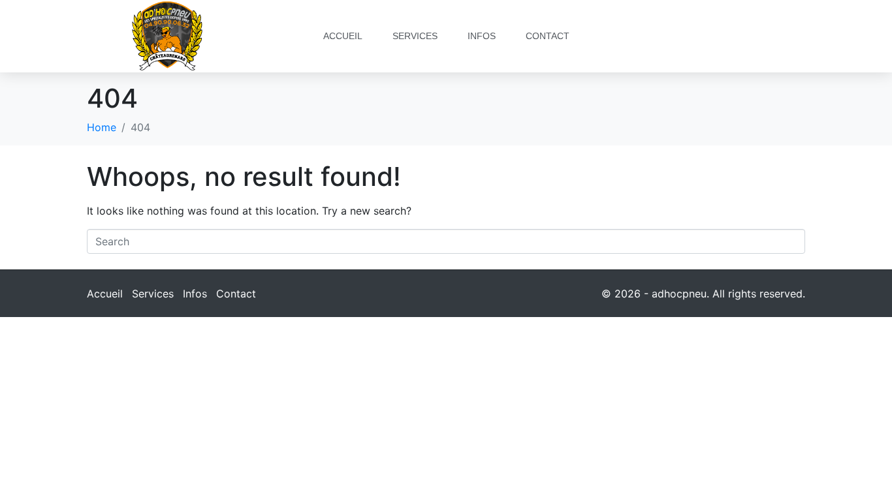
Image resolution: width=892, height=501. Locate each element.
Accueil (342, 36)
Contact (547, 36)
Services (415, 36)
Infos (482, 36)
